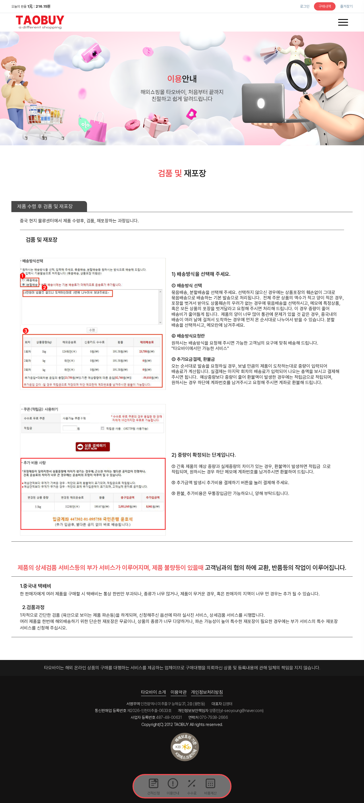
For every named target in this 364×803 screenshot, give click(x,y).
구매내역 (324, 6)
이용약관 (179, 692)
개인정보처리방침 (207, 692)
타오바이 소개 (153, 692)
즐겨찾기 (346, 6)
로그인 (304, 6)
